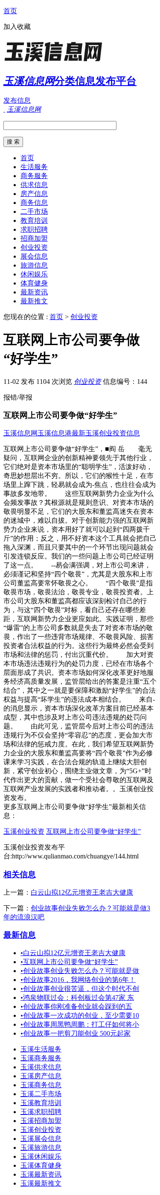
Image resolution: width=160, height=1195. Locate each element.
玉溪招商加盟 (40, 1120)
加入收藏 (17, 26)
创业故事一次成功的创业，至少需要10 (79, 1015)
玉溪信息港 (55, 433)
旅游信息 (34, 265)
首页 (10, 10)
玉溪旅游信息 (40, 1147)
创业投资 (34, 247)
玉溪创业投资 (23, 831)
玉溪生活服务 (40, 1049)
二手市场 (34, 211)
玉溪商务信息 (40, 1084)
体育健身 (34, 283)
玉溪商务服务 (40, 1058)
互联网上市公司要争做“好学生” (93, 831)
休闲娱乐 (34, 274)
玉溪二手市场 (40, 1093)
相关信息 (19, 874)
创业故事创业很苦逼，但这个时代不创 (79, 988)
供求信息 (34, 184)
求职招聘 (34, 229)
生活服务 (34, 166)
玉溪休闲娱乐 (40, 1156)
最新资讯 (34, 292)
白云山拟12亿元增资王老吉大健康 (82, 892)
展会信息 (34, 256)
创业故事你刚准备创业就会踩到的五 (76, 1006)
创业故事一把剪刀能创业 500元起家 (75, 1033)
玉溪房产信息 (40, 1076)
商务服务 (34, 175)
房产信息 (34, 193)
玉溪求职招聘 (40, 1111)
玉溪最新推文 (40, 1183)
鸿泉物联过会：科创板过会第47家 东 (77, 997)
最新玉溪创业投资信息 (106, 433)
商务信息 (34, 202)
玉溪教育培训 (40, 1102)
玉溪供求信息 (40, 1067)
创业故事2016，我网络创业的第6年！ (78, 979)
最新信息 (19, 934)
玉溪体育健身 (40, 1165)
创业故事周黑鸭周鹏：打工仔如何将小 (79, 1024)
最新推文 (34, 301)
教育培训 (34, 220)
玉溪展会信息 (40, 1138)
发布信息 (17, 100)
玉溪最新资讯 (40, 1174)
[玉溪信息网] (56, 61)
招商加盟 (34, 238)
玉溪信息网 (20, 433)
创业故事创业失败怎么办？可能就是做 (79, 970)
